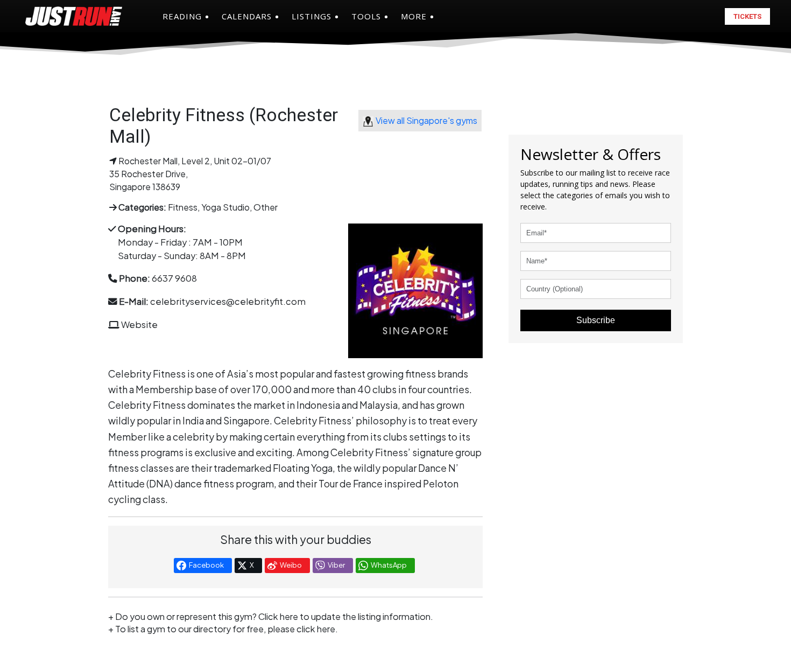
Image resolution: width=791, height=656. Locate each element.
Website (139, 324)
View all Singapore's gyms (426, 120)
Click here (278, 616)
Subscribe (595, 320)
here (326, 628)
